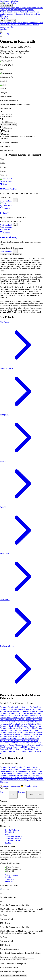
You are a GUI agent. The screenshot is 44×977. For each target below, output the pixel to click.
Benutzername (5, 109)
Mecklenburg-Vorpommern (23, 10)
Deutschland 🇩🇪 (17, 786)
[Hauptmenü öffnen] (1, 3)
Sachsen (10, 14)
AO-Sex (8, 843)
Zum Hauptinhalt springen (9, 1)
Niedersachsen (5, 12)
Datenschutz (9, 879)
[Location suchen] (1, 31)
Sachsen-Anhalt (19, 14)
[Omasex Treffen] (9, 3)
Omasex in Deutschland (13, 836)
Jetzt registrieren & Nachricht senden (13, 976)
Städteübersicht (10, 832)
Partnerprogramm (11, 875)
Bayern (18, 8)
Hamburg (4, 10)
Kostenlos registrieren (8, 124)
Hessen (10, 10)
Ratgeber (3, 29)
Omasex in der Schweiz (13, 841)
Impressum (9, 881)
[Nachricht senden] (15, 200)
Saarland (3, 14)
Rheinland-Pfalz (33, 12)
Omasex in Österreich (13, 838)
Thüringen (4, 16)
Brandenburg (32, 8)
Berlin (24, 8)
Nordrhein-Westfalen (19, 12)
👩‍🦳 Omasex (4, 786)
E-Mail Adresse (5, 116)
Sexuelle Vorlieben (12, 830)
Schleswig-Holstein (33, 14)
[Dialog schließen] (1, 901)
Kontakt (8, 877)
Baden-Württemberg (8, 8)
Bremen (40, 8)
